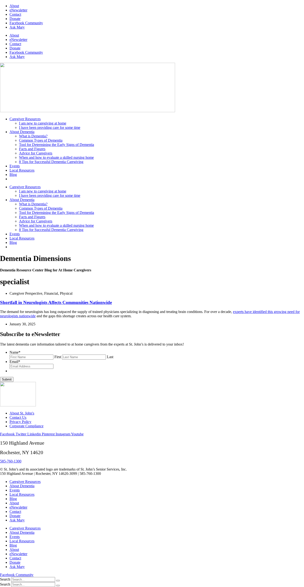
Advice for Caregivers (35, 153)
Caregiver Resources (25, 119)
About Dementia (22, 132)
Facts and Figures (32, 149)
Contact (15, 14)
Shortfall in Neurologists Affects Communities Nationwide (56, 302)
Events (15, 166)
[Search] (58, 580)
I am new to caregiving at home (42, 123)
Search (5, 579)
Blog (13, 175)
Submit (7, 379)
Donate (15, 19)
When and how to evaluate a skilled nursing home (56, 157)
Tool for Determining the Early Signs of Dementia (56, 145)
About (14, 6)
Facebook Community (26, 23)
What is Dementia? (33, 136)
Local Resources (22, 170)
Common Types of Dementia (40, 140)
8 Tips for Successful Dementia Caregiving (51, 162)
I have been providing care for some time (49, 127)
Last (110, 357)
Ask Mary (17, 27)
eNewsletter (18, 10)
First (57, 357)
